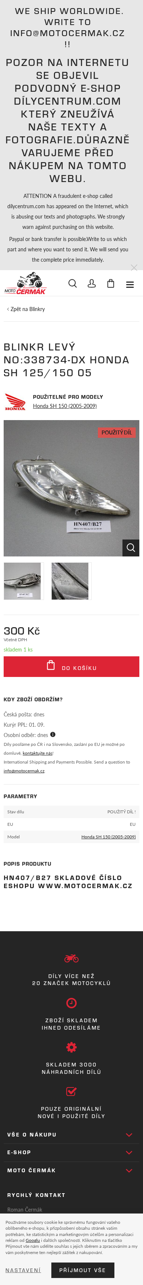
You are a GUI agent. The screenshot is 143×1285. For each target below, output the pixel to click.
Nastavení (23, 1270)
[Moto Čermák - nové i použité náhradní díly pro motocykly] (25, 283)
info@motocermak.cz (24, 771)
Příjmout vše (82, 1270)
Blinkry (37, 308)
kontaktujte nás (37, 753)
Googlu (33, 1240)
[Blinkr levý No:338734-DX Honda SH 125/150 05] (71, 488)
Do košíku (78, 668)
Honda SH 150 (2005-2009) (65, 405)
